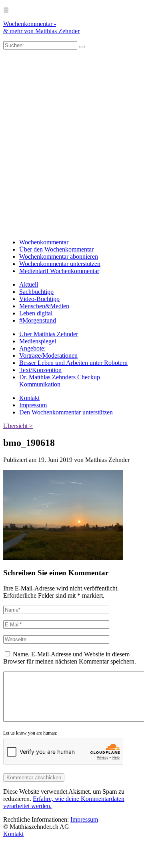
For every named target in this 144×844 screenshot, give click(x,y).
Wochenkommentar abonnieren (58, 256)
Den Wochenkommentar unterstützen (66, 412)
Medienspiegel (37, 341)
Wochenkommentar (43, 242)
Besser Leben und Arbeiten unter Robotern (73, 362)
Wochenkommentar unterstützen (59, 263)
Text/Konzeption (40, 370)
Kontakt (29, 397)
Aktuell (28, 284)
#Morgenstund (37, 320)
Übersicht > (18, 425)
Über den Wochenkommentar (56, 249)
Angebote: (32, 348)
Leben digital (35, 313)
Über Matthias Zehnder (48, 334)
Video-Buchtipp (39, 298)
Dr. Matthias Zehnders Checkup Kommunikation (59, 381)
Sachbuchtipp (36, 291)
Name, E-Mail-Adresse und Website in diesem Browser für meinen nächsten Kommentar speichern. (69, 658)
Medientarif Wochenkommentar (59, 270)
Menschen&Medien (44, 306)
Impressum (33, 405)
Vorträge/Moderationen (48, 355)
